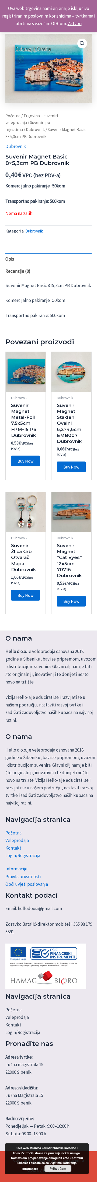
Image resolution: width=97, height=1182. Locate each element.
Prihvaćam (58, 1168)
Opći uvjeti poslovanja (26, 884)
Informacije (16, 869)
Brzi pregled (26, 386)
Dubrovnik (35, 129)
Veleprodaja (17, 840)
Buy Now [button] (25, 461)
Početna (12, 115)
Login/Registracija (22, 855)
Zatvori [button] (75, 23)
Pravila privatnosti (23, 877)
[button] (82, 43)
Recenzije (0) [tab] (17, 271)
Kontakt (13, 848)
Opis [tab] (9, 259)
